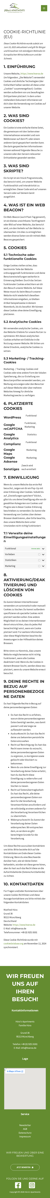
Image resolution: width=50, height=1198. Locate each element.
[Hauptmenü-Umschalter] (44, 8)
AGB (25, 1128)
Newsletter (25, 1125)
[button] (25, 1167)
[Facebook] (18, 1185)
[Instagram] (31, 1185)
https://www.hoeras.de (32, 73)
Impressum (25, 1136)
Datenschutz (25, 1132)
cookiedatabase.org (13, 943)
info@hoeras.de (28, 1047)
